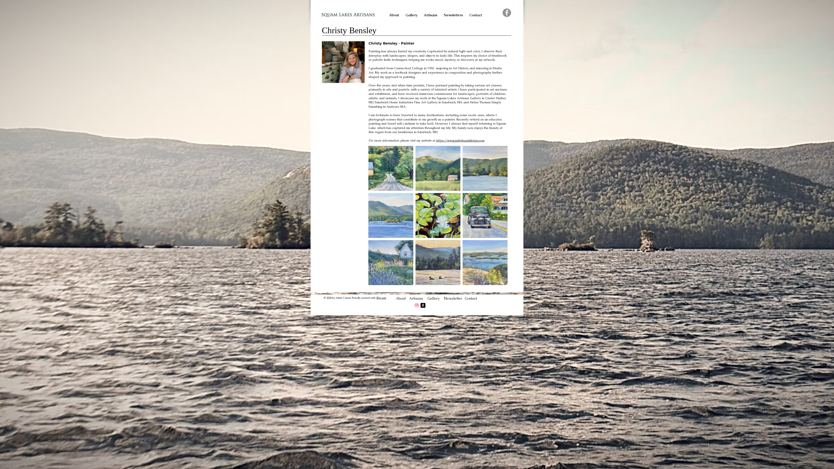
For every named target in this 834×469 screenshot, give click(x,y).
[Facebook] (507, 12)
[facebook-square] (422, 305)
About (402, 298)
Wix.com (381, 298)
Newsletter (454, 298)
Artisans (418, 298)
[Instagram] (416, 305)
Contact (471, 298)
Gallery (435, 298)
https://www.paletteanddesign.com (460, 140)
